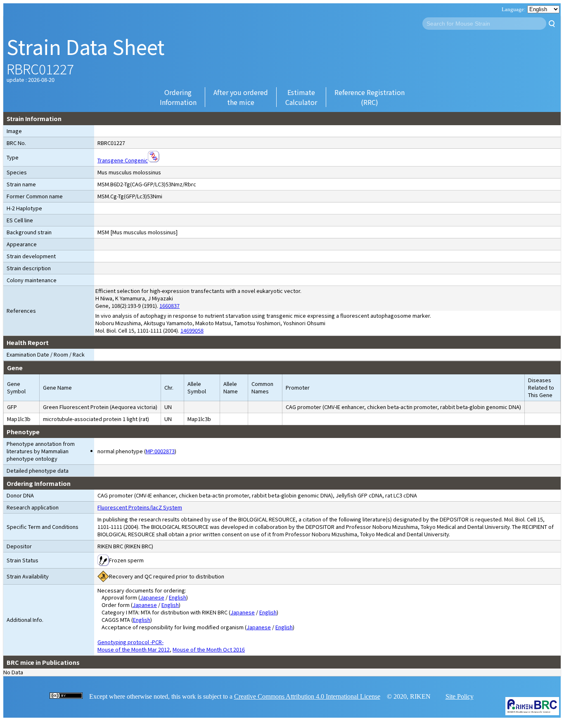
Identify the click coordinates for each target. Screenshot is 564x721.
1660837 (169, 305)
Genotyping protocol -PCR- (130, 642)
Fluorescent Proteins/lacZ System (139, 507)
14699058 (192, 330)
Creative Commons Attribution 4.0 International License (307, 696)
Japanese (152, 597)
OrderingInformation (178, 97)
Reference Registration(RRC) (369, 97)
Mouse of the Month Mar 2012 (133, 649)
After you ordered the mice (240, 97)
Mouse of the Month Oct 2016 (209, 649)
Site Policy (460, 696)
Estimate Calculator (301, 97)
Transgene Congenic (122, 160)
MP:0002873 (160, 451)
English (177, 597)
